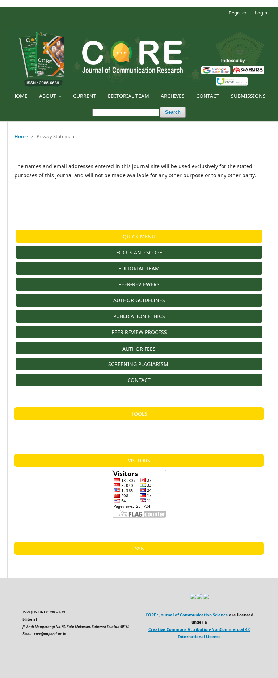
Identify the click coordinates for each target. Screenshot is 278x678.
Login (261, 12)
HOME (20, 95)
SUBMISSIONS (248, 95)
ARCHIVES (173, 95)
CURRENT (84, 95)
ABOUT (48, 95)
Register (238, 12)
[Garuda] (199, 598)
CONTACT (207, 95)
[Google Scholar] (193, 598)
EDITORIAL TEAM (128, 95)
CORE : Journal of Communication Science (187, 614)
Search (173, 112)
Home (21, 136)
